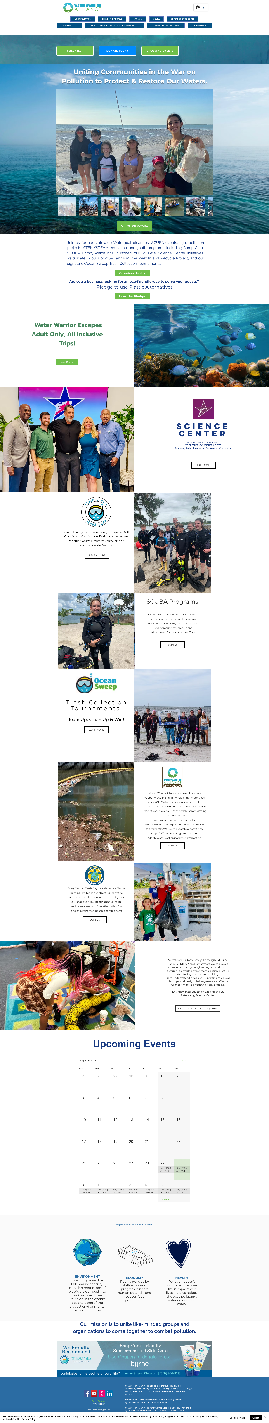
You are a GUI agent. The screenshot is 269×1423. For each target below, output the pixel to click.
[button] (87, 1082)
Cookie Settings (237, 1417)
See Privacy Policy (26, 1419)
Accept (255, 1417)
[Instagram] (102, 1393)
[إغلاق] (265, 1418)
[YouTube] (94, 1393)
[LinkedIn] (109, 1393)
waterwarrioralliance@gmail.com (99, 1410)
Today (183, 1060)
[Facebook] (87, 1393)
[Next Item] (207, 142)
